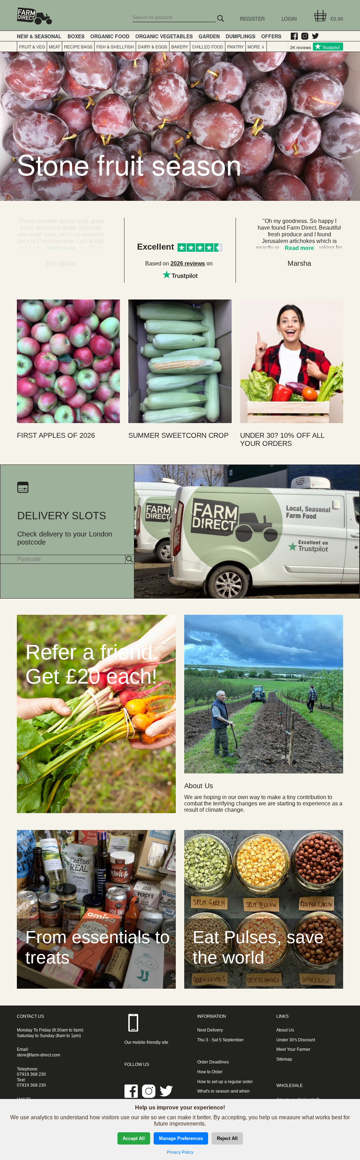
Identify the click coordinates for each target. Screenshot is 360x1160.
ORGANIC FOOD (109, 36)
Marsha (299, 263)
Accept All (134, 1138)
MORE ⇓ (255, 47)
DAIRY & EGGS (152, 47)
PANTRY (235, 47)
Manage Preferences (181, 1138)
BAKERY (179, 47)
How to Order (210, 1071)
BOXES (76, 36)
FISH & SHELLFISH (115, 47)
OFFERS (271, 36)
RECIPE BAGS (78, 47)
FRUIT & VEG (32, 47)
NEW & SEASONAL (39, 36)
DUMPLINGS (240, 36)
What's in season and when (223, 1091)
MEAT (54, 47)
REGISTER (252, 18)
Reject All (227, 1138)
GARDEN (209, 36)
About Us (285, 1030)
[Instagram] (303, 36)
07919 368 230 (31, 1074)
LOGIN (289, 18)
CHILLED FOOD (207, 47)
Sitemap (284, 1059)
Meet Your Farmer (293, 1049)
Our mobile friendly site (146, 1042)
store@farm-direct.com (38, 1055)
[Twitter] (313, 36)
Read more (299, 248)
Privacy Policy (180, 1152)
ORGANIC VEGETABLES (164, 36)
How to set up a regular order (225, 1081)
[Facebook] (292, 36)
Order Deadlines (213, 1062)
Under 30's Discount (295, 1039)
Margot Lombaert (60, 263)
